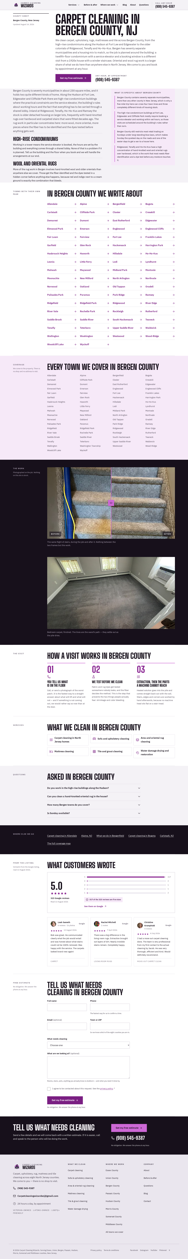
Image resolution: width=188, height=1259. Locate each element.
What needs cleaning (57, 1039)
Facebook (134, 1251)
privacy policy (106, 1088)
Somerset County (114, 1216)
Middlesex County (114, 1224)
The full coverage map (59, 843)
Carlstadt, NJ (167, 835)
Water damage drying (78, 1209)
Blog (125, 4)
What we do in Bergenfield (110, 835)
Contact (147, 1201)
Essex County (112, 1170)
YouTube (154, 1251)
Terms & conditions (111, 1250)
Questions (144, 4)
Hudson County (113, 1201)
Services (72, 4)
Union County (112, 1178)
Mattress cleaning (76, 1193)
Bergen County (112, 1185)
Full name (52, 1001)
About (133, 4)
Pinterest (163, 1251)
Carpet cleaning (75, 1170)
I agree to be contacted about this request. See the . (83, 1088)
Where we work (107, 4)
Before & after (90, 4)
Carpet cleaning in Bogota (142, 835)
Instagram (144, 1251)
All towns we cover (114, 1232)
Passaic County (113, 1193)
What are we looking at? (63, 1053)
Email (54, 1020)
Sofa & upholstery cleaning (80, 1178)
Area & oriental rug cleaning (81, 1185)
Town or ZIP (96, 1020)
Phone (93, 1001)
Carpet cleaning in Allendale (62, 835)
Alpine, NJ (86, 835)
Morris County (112, 1209)
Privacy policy (96, 1250)
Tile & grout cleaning (77, 1201)
